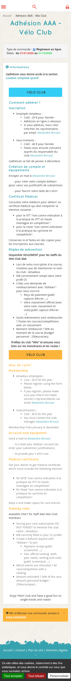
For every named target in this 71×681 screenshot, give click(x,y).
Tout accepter (13, 676)
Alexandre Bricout (48, 132)
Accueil (7, 15)
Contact (20, 650)
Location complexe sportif (22, 78)
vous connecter (16, 617)
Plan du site (35, 650)
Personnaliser (59, 676)
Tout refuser (36, 676)
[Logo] (13, 5)
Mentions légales (57, 650)
